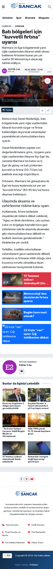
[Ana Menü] (3, 7)
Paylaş (9, 110)
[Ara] (49, 7)
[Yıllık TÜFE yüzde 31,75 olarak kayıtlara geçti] (39, 420)
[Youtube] (31, 479)
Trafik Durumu (37, 525)
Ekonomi (30, 18)
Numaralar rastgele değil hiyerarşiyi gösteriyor (38, 459)
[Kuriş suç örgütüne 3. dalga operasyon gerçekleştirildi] (14, 395)
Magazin (44, 18)
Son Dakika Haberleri (15, 542)
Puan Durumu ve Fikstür (11, 533)
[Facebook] (21, 479)
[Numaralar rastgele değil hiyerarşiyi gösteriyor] (39, 448)
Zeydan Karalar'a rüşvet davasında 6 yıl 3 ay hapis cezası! (38, 406)
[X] (26, 479)
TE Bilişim (33, 565)
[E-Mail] (21, 371)
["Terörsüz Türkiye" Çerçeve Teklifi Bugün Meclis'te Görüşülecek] (14, 420)
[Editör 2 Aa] (10, 367)
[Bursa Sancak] (26, 7)
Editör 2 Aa (25, 365)
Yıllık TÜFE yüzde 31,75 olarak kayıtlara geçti (39, 431)
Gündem (7, 18)
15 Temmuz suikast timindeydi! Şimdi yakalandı (12, 459)
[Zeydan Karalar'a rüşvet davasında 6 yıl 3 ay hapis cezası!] (39, 395)
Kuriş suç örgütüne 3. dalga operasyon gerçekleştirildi (13, 406)
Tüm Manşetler (38, 532)
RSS (8, 555)
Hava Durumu (12, 525)
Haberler (6, 26)
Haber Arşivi (37, 542)
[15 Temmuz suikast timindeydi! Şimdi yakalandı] (14, 448)
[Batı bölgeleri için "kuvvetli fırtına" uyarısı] (26, 91)
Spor (19, 18)
